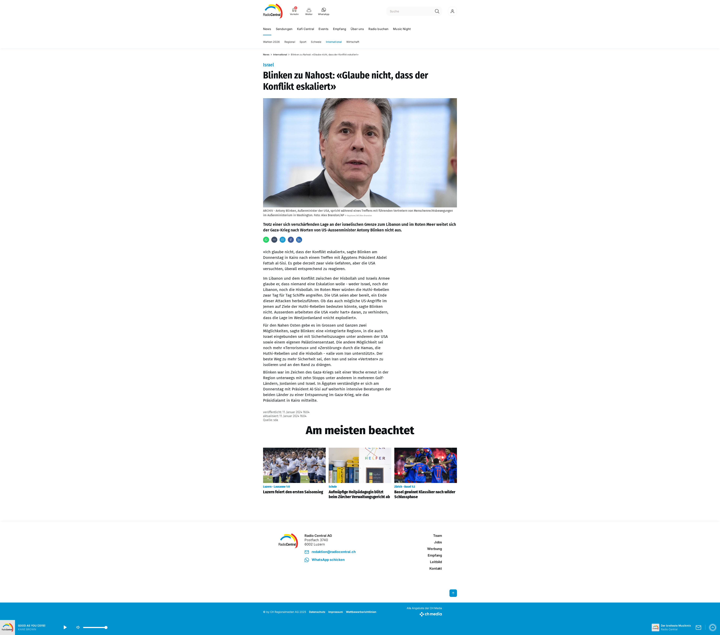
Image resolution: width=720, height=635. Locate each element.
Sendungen (284, 29)
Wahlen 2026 (271, 41)
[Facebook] (291, 240)
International (334, 41)
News (267, 29)
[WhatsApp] (266, 240)
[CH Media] (424, 613)
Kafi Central (305, 29)
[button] (323, 11)
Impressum (335, 611)
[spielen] (65, 627)
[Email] (283, 240)
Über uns (357, 29)
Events (323, 29)
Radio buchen (378, 29)
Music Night (402, 29)
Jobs (438, 542)
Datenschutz (317, 611)
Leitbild (436, 562)
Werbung (434, 549)
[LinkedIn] (299, 240)
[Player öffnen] (713, 627)
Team (437, 536)
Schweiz (316, 41)
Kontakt (435, 568)
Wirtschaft (352, 41)
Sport (303, 41)
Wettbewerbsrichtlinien (361, 611)
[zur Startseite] (273, 11)
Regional (289, 41)
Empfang (339, 29)
